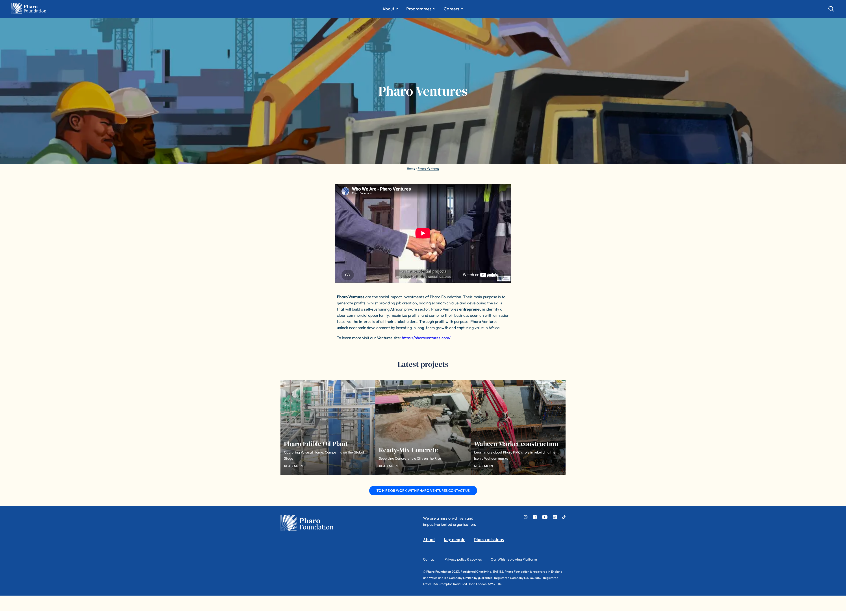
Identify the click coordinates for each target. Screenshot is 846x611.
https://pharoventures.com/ (426, 337)
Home (411, 168)
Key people (454, 540)
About (429, 540)
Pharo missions (489, 540)
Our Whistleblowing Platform (514, 559)
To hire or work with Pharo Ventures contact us (423, 490)
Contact (429, 559)
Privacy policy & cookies (463, 559)
